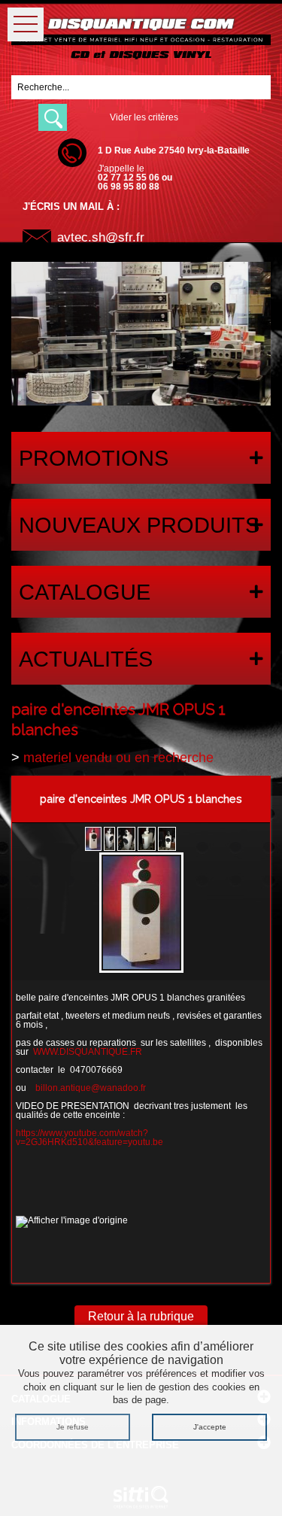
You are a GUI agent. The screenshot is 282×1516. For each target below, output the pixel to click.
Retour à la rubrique (141, 1316)
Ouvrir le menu (26, 24)
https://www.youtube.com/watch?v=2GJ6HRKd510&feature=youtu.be (89, 1137)
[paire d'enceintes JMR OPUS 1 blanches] (141, 914)
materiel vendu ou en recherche (118, 757)
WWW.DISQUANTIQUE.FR (87, 1052)
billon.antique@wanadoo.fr (90, 1088)
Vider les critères (144, 117)
